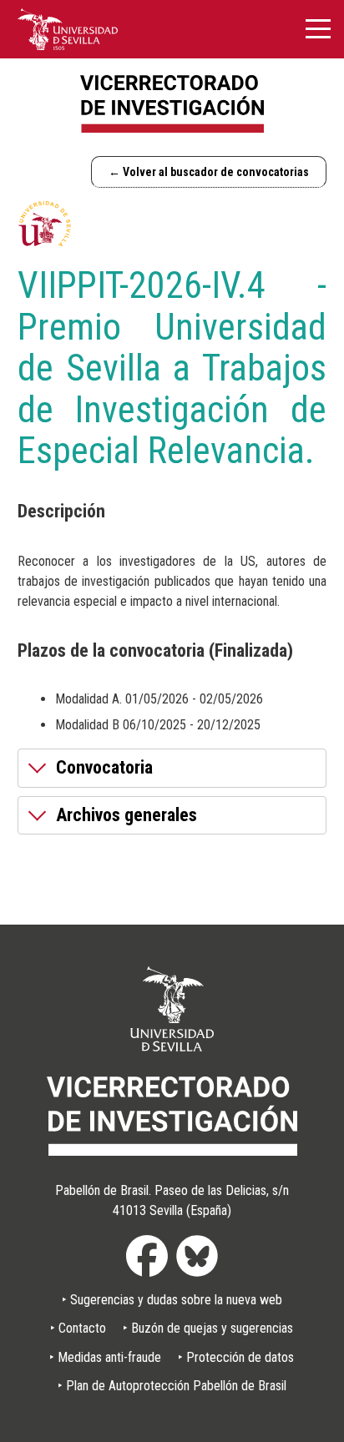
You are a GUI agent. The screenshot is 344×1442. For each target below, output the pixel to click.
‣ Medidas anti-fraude (105, 1357)
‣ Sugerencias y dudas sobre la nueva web (172, 1300)
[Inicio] (172, 104)
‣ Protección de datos (236, 1357)
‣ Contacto (78, 1328)
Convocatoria (104, 767)
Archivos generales (126, 814)
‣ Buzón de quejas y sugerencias (208, 1328)
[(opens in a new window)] (68, 28)
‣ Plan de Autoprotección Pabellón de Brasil (172, 1386)
